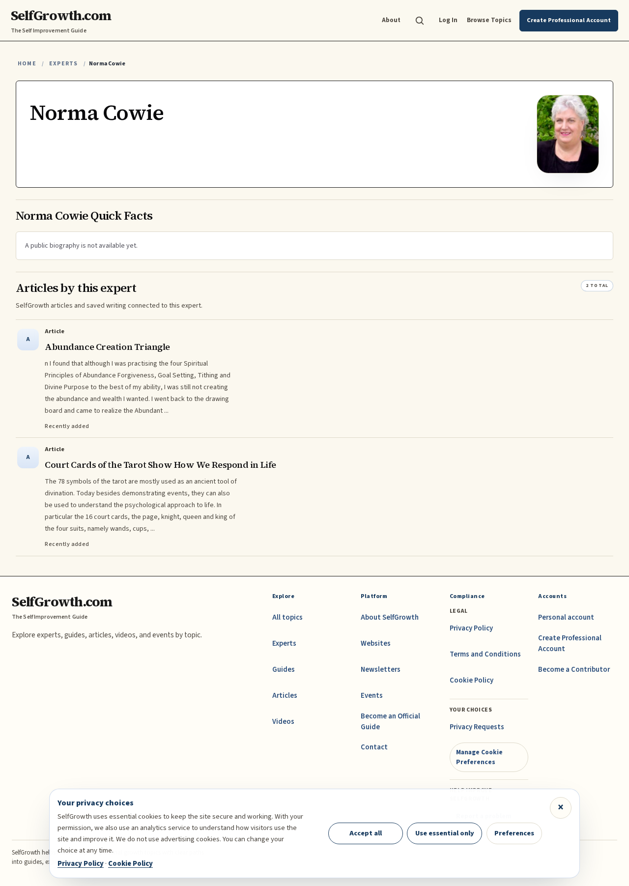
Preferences (514, 833)
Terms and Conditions (485, 654)
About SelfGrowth (390, 617)
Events (372, 695)
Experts (63, 63)
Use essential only (444, 833)
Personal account (566, 617)
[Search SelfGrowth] (419, 20)
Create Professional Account (569, 643)
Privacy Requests (477, 727)
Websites (376, 643)
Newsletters (380, 669)
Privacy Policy (471, 628)
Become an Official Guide (390, 721)
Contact (374, 747)
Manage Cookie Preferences (479, 757)
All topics (287, 617)
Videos (283, 721)
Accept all (365, 833)
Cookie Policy (471, 680)
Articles (284, 695)
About (391, 20)
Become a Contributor (574, 669)
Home (27, 63)
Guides (283, 669)
